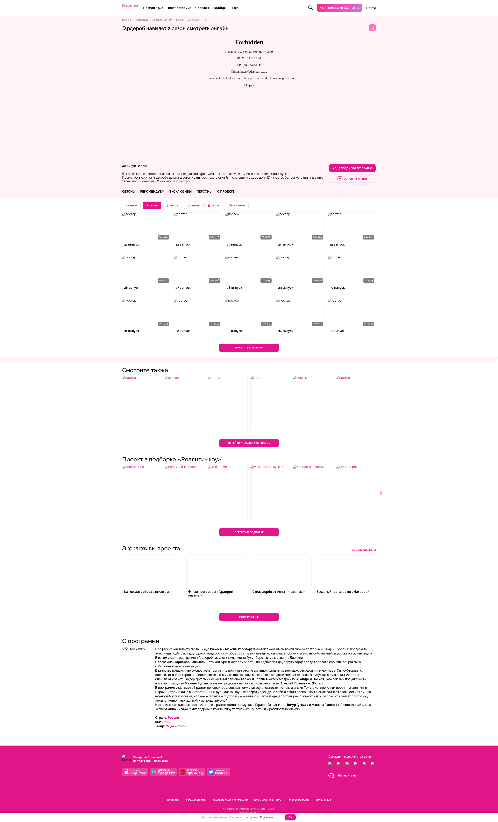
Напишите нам (348, 775)
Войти (371, 8)
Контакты (173, 799)
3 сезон (172, 205)
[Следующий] (381, 493)
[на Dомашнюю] (130, 6)
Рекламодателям (194, 799)
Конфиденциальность (267, 799)
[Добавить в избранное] (372, 27)
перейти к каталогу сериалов (249, 442)
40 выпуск (129, 166)
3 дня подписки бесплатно (339, 7)
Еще (235, 8)
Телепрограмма (179, 8)
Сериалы (202, 8)
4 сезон (193, 205)
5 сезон (213, 205)
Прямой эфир (153, 8)
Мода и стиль (176, 726)
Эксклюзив (237, 205)
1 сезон (131, 205)
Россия (173, 717)
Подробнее (266, 817)
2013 (165, 722)
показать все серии (249, 347)
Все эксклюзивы (364, 549)
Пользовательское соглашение (229, 799)
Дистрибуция (323, 799)
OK (290, 817)
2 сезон (143, 166)
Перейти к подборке (249, 532)
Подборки (220, 8)
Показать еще (249, 617)
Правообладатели (298, 799)
